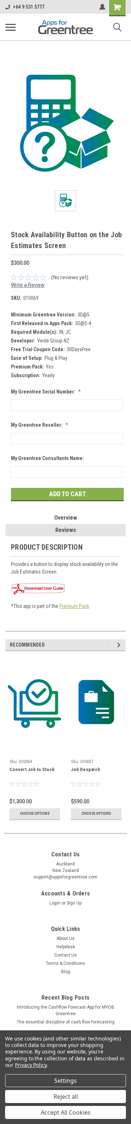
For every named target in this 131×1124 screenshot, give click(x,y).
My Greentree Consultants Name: (47, 458)
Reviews (65, 530)
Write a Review (28, 285)
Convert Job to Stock (32, 769)
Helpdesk (65, 946)
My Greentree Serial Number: (46, 392)
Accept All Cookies (66, 1112)
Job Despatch (85, 769)
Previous (109, 645)
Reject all (65, 1096)
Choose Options (34, 814)
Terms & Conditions (65, 963)
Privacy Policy (31, 1064)
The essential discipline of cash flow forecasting (66, 1022)
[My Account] (102, 7)
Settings (65, 1081)
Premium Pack (74, 606)
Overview (65, 517)
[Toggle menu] (10, 27)
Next (120, 645)
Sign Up (74, 903)
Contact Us (65, 955)
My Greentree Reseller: (39, 425)
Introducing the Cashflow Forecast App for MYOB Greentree (65, 1010)
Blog (65, 971)
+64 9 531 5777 (28, 7)
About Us (65, 938)
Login (54, 903)
